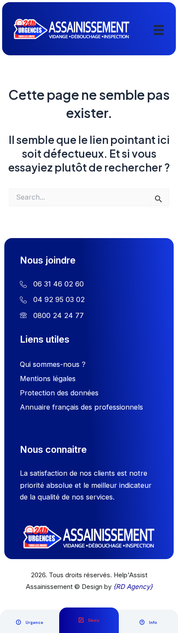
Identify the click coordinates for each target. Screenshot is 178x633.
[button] (29, 622)
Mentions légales (48, 378)
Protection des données (59, 392)
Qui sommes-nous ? (53, 364)
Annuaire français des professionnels (81, 407)
